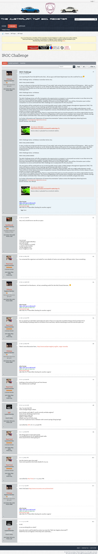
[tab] (5, 63)
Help (78, 548)
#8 (93, 405)
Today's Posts (6, 29)
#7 (93, 379)
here (63, 40)
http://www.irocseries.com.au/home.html (41, 488)
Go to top (93, 548)
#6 (93, 343)
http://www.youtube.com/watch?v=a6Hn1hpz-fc (45, 128)
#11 (93, 485)
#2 (93, 217)
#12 (93, 521)
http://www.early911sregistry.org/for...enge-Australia (52, 346)
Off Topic (13, 33)
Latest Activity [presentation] (13, 63)
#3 (93, 256)
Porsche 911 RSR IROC (37, 127)
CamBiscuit (9, 225)
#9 (93, 432)
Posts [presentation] (5, 63)
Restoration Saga (24, 206)
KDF (9, 412)
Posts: (7, 90)
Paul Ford (9, 264)
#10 (93, 457)
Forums (12, 26)
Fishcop (9, 79)
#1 (93, 71)
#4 (93, 282)
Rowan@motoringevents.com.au (36, 120)
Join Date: (6, 89)
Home (4, 26)
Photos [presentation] (22, 63)
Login (92, 1)
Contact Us (85, 548)
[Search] (95, 19)
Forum (7, 33)
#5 (93, 318)
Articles (22, 26)
